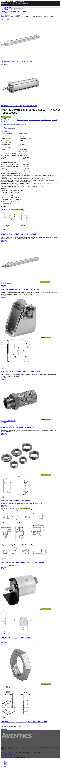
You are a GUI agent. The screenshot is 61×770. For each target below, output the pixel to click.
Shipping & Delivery (9, 128)
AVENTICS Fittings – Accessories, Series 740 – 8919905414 (22, 562)
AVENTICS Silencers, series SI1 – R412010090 (17, 427)
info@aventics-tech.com (12, 756)
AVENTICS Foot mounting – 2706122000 (15, 638)
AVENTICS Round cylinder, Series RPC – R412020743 (20, 289)
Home (2, 16)
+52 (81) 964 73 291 (10, 754)
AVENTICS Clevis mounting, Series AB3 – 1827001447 (20, 371)
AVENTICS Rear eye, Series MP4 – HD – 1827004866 (19, 234)
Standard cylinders (20, 16)
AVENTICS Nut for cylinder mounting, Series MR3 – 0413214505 (24, 722)
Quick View (4, 241)
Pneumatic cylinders (34, 120)
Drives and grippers (9, 16)
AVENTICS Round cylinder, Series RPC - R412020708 (16, 61)
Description (7, 127)
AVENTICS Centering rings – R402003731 (16, 500)
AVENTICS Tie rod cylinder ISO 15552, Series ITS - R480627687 (19, 106)
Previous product (5, 19)
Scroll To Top (3, 766)
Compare (3, 118)
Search (17, 759)
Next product (4, 64)
